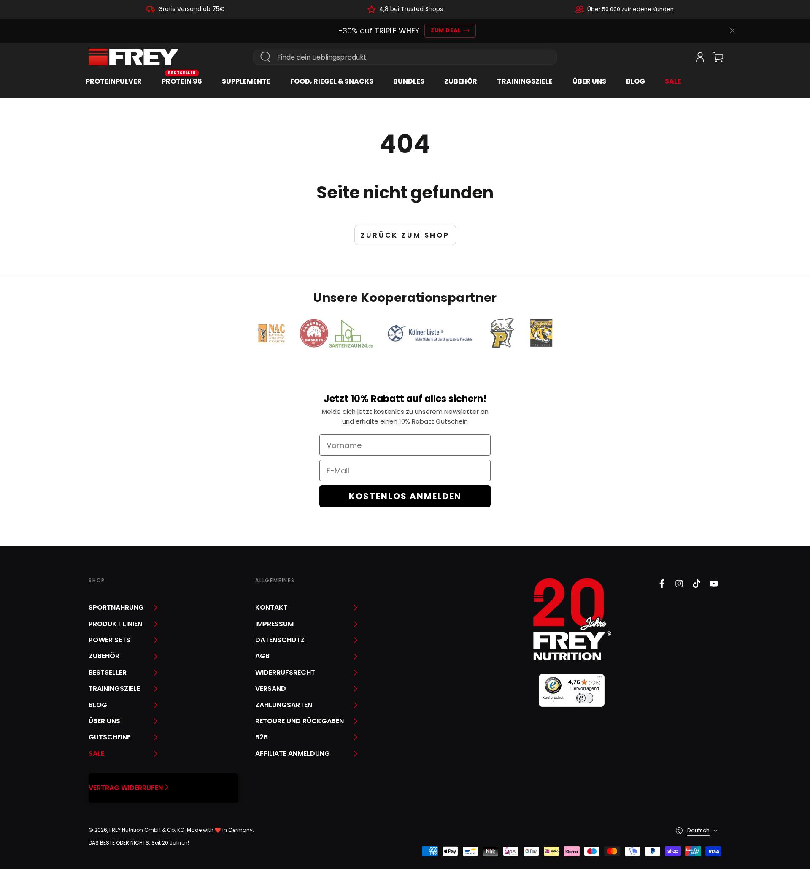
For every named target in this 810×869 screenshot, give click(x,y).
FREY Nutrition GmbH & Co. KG (146, 830)
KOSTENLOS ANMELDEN (405, 496)
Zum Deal (446, 30)
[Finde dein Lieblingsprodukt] (265, 57)
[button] (681, 57)
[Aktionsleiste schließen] (732, 30)
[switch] (584, 698)
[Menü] (599, 679)
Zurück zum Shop (405, 235)
